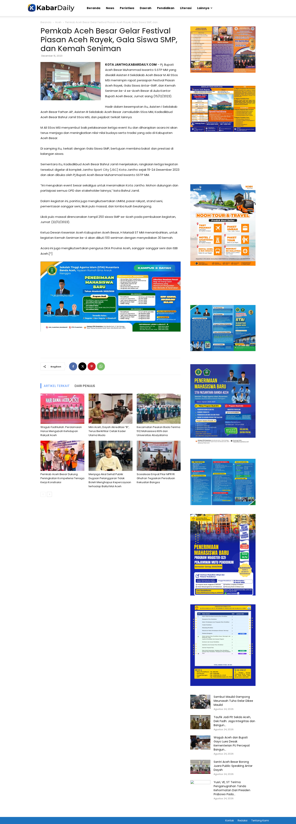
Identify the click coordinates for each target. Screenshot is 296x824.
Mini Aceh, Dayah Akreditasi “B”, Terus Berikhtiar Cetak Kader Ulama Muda (109, 431)
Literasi (185, 8)
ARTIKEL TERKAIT (57, 386)
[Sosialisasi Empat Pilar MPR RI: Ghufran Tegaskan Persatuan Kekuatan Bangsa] (159, 456)
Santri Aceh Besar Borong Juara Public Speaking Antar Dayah (233, 766)
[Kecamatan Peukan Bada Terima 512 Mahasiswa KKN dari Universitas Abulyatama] (159, 409)
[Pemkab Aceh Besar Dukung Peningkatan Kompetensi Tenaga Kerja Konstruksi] (62, 456)
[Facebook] (73, 366)
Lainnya (203, 8)
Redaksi (242, 820)
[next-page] (49, 494)
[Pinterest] (92, 366)
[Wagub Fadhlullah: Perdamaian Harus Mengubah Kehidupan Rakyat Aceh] (62, 409)
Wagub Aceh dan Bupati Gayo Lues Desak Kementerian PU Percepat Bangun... (232, 743)
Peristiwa (127, 8)
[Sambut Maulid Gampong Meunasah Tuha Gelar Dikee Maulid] (200, 702)
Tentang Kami (260, 820)
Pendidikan (165, 8)
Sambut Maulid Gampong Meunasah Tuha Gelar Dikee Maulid (233, 701)
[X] (82, 366)
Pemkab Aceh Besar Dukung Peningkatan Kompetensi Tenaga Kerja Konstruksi (62, 478)
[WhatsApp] (101, 366)
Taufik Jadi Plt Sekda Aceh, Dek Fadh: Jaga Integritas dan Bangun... (234, 721)
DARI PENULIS (85, 386)
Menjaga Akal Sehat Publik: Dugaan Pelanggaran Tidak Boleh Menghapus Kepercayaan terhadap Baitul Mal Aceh (110, 480)
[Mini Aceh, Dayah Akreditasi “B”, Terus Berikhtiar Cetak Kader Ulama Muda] (110, 409)
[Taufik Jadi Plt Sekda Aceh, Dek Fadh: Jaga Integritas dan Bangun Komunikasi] (200, 722)
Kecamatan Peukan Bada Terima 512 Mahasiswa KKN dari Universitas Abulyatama (158, 431)
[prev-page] (43, 494)
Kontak (229, 820)
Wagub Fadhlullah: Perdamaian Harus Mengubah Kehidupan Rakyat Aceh (61, 431)
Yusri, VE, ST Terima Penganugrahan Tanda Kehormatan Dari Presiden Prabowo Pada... (232, 788)
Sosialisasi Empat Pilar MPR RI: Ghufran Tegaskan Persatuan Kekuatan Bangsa (156, 478)
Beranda (93, 8)
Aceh (58, 22)
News (110, 8)
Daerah (145, 8)
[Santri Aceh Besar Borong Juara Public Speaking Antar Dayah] (200, 767)
